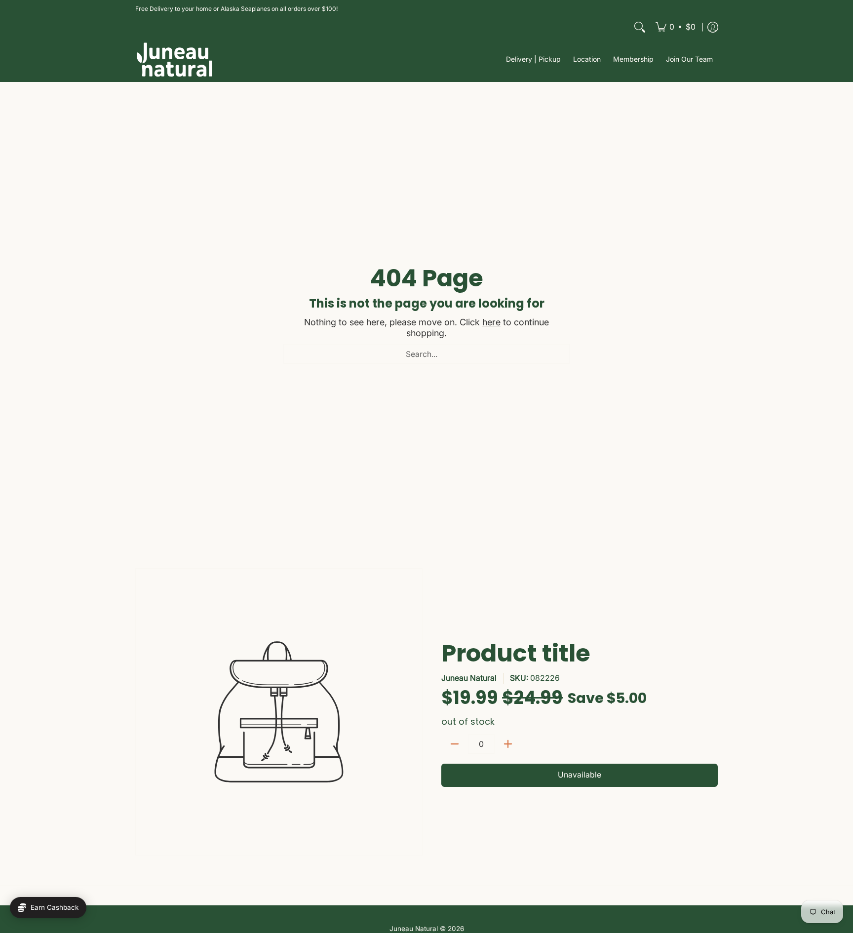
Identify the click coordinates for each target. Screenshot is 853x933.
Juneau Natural (469, 678)
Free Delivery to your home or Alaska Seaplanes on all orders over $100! (236, 8)
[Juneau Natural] (174, 59)
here (491, 322)
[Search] (639, 27)
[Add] (508, 744)
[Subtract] (454, 744)
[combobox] (426, 354)
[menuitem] (675, 27)
